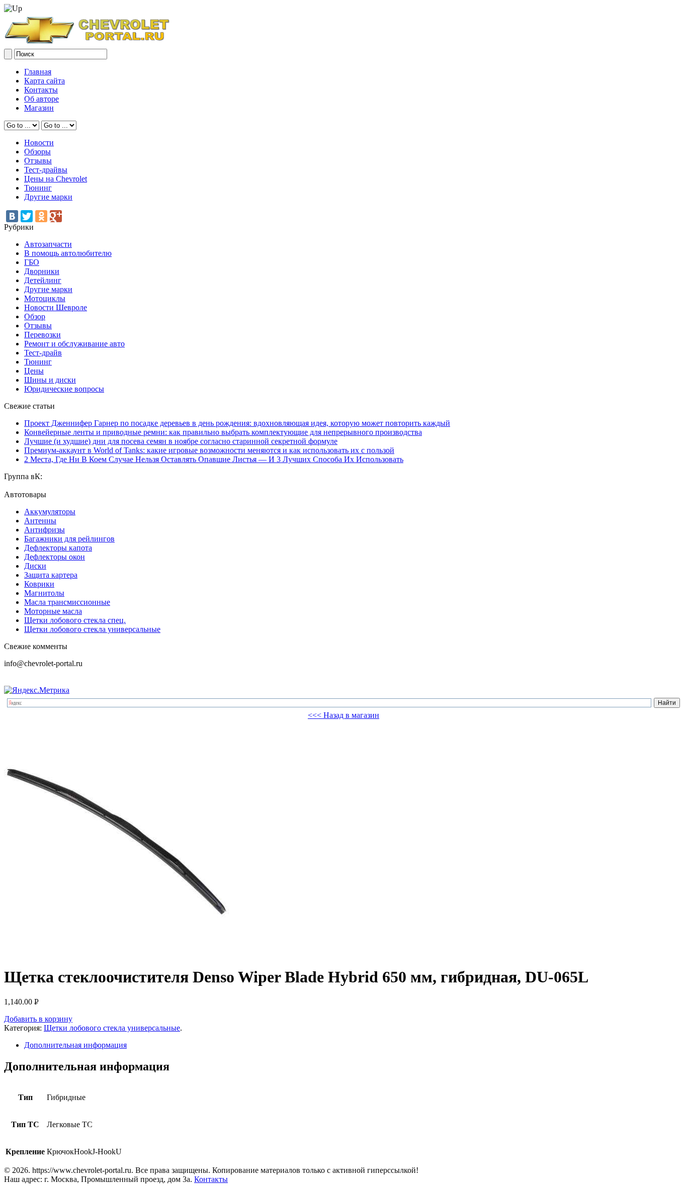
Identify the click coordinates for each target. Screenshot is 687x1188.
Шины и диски (50, 380)
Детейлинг (42, 280)
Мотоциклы (44, 298)
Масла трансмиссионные (67, 602)
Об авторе (41, 99)
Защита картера (50, 575)
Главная (37, 71)
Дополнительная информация (75, 1045)
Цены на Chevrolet (55, 178)
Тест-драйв (43, 352)
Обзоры (37, 151)
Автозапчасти (48, 244)
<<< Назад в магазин (343, 715)
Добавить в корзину (38, 1019)
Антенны (40, 520)
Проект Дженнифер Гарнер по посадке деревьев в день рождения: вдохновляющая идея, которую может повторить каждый (237, 423)
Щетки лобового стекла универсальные (92, 629)
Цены (34, 371)
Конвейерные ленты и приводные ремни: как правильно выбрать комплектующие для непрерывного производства (223, 432)
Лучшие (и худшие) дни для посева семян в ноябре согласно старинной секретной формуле (180, 441)
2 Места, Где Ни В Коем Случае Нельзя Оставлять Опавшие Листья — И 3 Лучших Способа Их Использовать (213, 459)
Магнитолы (44, 593)
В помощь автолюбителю (68, 253)
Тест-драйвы (45, 169)
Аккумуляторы (49, 511)
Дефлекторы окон (54, 557)
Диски (35, 566)
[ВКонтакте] (12, 216)
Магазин (39, 108)
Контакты (41, 89)
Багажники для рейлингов (69, 538)
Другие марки (48, 197)
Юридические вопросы (64, 389)
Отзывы (38, 160)
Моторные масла (53, 611)
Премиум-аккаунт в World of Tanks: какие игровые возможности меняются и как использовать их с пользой (209, 450)
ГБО (31, 262)
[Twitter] (27, 216)
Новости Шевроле (55, 307)
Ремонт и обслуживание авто (74, 343)
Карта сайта (44, 80)
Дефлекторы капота (58, 547)
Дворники (41, 271)
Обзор (34, 316)
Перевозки (42, 334)
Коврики (39, 584)
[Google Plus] (56, 216)
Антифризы (44, 529)
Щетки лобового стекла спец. (75, 620)
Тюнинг (38, 188)
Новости (39, 142)
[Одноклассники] (41, 216)
